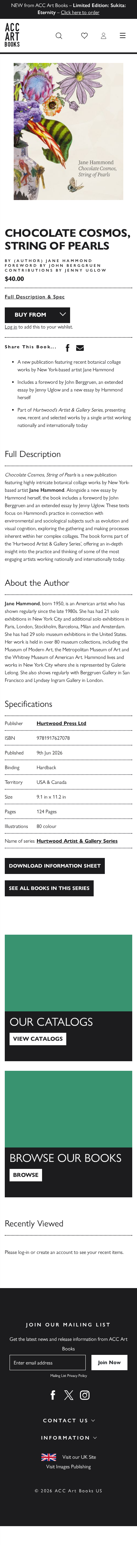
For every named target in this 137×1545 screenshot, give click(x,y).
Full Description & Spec (35, 297)
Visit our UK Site (79, 1457)
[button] (84, 35)
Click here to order (80, 12)
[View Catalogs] (68, 998)
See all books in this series (49, 888)
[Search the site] (59, 35)
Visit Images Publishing (68, 1467)
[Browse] (68, 1134)
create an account (55, 1252)
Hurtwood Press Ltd (61, 723)
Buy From (30, 314)
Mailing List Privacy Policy (68, 1375)
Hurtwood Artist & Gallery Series (77, 841)
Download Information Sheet (55, 866)
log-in (23, 1252)
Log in (11, 327)
